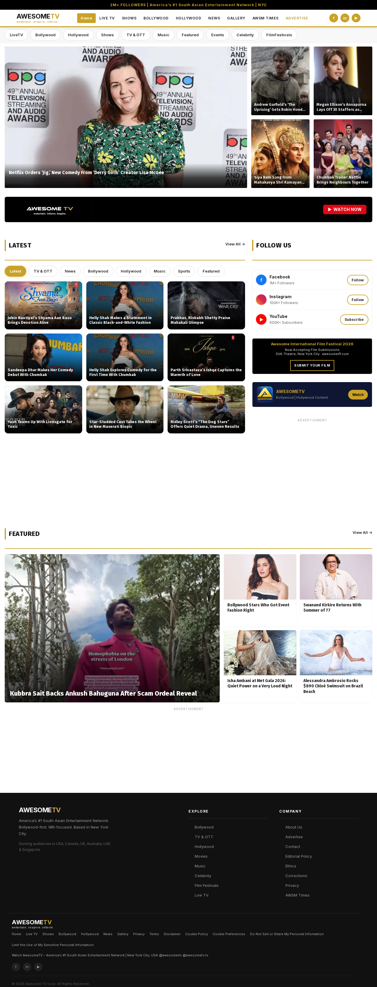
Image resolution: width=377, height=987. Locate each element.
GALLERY (236, 18)
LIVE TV (107, 18)
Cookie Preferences (229, 934)
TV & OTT (135, 34)
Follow (358, 280)
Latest (15, 271)
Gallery (122, 934)
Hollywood (78, 34)
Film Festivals (207, 885)
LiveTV (16, 34)
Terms (154, 934)
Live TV (202, 895)
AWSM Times (297, 895)
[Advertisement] (312, 466)
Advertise (294, 836)
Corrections (296, 875)
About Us (293, 827)
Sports (184, 271)
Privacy (292, 885)
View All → (235, 244)
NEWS (214, 18)
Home (86, 18)
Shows (107, 34)
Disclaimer (172, 934)
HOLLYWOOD (188, 18)
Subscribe (354, 319)
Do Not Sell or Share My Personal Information (287, 934)
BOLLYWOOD (156, 18)
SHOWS (129, 18)
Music (163, 34)
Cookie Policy (196, 934)
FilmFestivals (279, 34)
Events (217, 34)
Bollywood (45, 34)
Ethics (290, 866)
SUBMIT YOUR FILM (312, 365)
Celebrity (245, 34)
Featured (190, 34)
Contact (292, 846)
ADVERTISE (297, 18)
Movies (201, 856)
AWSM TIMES (265, 18)
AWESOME (37, 18)
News (70, 271)
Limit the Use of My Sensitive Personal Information (53, 945)
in (345, 18)
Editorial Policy (298, 856)
